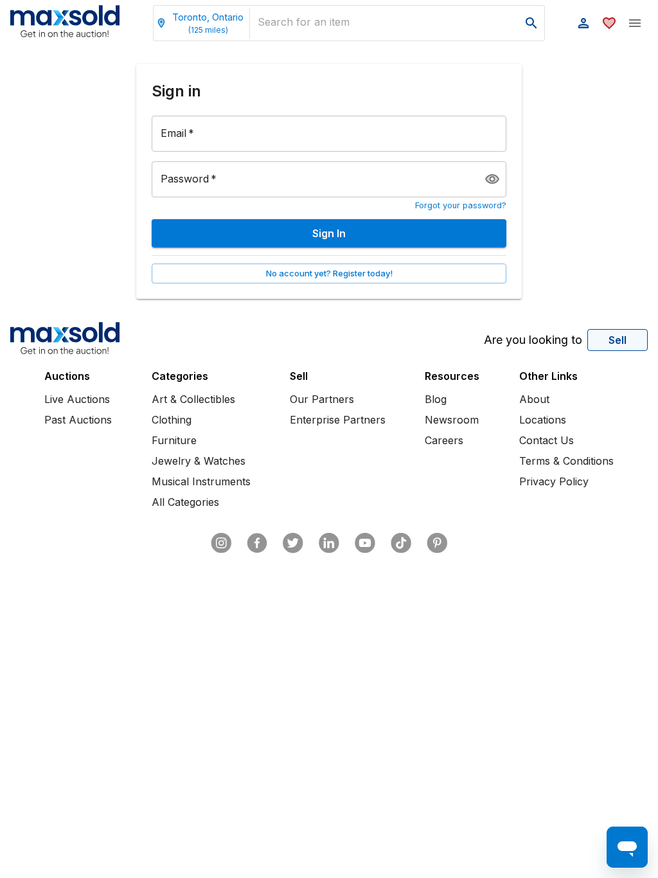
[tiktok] (401, 543)
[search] (531, 23)
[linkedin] (329, 543)
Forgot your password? (460, 205)
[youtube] (365, 543)
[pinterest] (437, 543)
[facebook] (257, 543)
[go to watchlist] (609, 23)
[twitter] (293, 543)
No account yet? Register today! (329, 273)
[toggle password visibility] (492, 179)
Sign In (329, 233)
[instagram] (221, 543)
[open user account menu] (583, 23)
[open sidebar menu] (635, 23)
